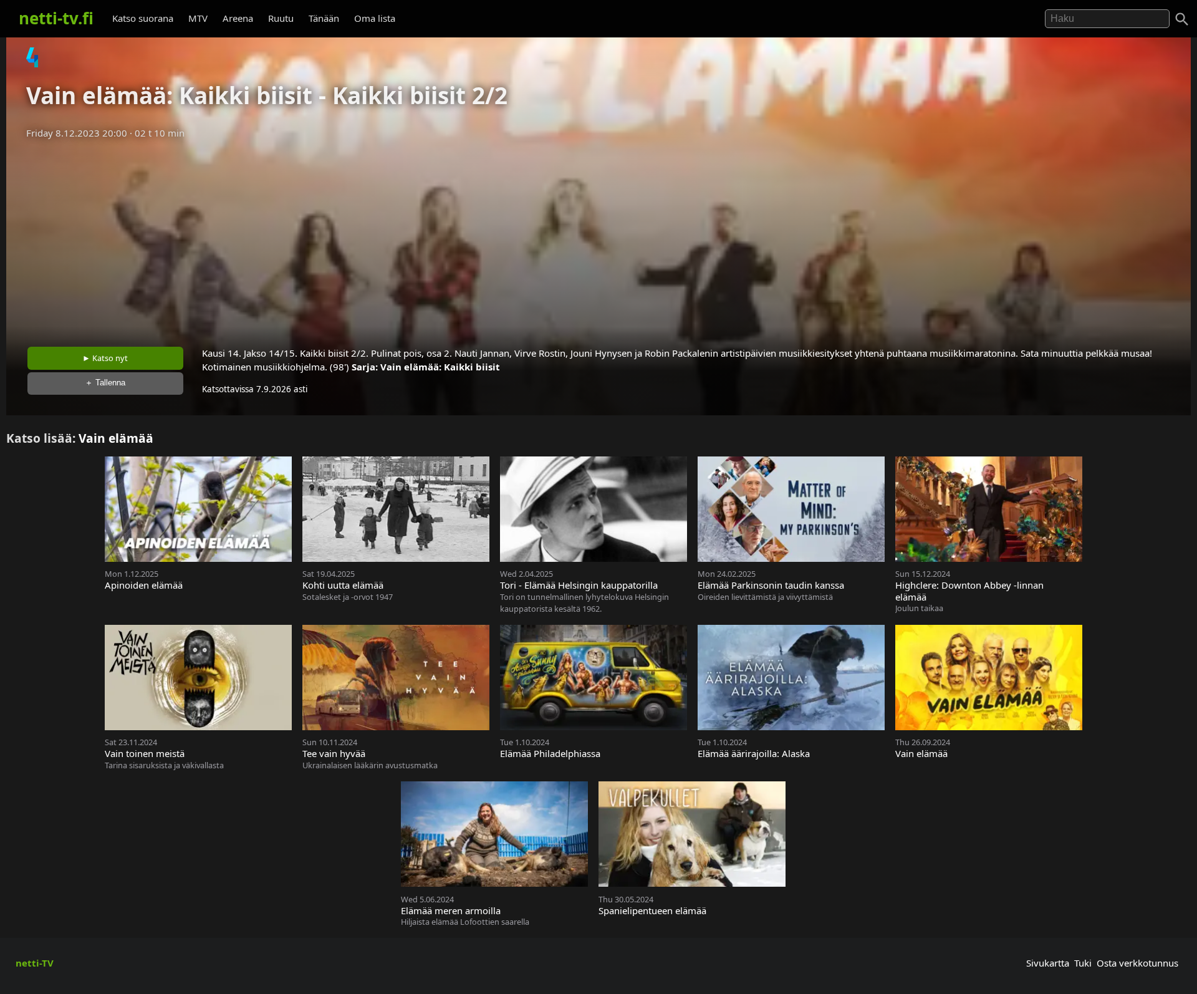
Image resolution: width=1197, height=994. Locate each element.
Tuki (1083, 963)
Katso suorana (142, 18)
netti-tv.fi (56, 18)
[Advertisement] (598, 239)
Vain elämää (116, 438)
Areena (238, 18)
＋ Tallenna (105, 382)
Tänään (324, 18)
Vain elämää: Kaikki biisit (440, 366)
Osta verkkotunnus (1137, 963)
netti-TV (35, 963)
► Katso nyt (105, 358)
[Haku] (1182, 19)
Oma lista (374, 18)
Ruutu (281, 18)
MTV (198, 18)
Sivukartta (1047, 963)
